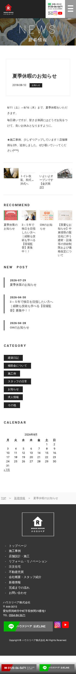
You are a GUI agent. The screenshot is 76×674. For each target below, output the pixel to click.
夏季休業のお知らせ (23, 284)
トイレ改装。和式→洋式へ (27, 179)
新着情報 (19, 498)
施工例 (12, 373)
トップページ (18, 545)
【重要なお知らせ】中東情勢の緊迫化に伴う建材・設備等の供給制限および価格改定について (65, 240)
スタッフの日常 (17, 381)
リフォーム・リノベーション (28, 561)
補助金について (17, 365)
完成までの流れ (19, 587)
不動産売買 (16, 572)
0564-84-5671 (17, 615)
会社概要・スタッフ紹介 (25, 577)
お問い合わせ (18, 592)
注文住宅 (15, 566)
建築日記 (13, 357)
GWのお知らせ (19, 327)
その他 (12, 405)
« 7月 (7, 469)
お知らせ (36, 85)
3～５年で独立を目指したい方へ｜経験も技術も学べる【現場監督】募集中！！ (31, 306)
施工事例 (15, 551)
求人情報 (13, 397)
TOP (3, 498)
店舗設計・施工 (19, 556)
